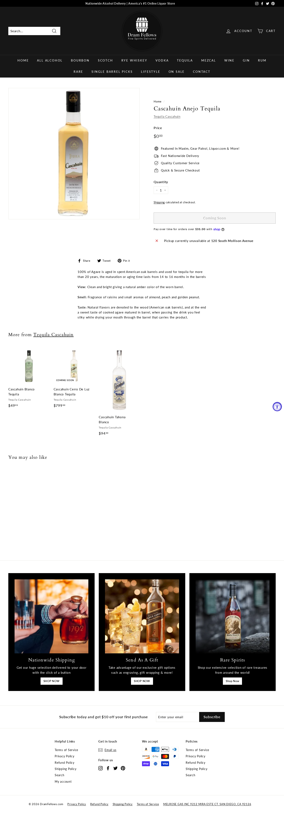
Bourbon (80, 60)
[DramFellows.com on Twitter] (115, 768)
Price (158, 128)
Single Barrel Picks (112, 71)
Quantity (161, 182)
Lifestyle (150, 71)
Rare (78, 71)
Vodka (162, 60)
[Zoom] (74, 153)
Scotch (105, 60)
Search (59, 775)
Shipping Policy (65, 769)
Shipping (159, 202)
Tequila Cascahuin (167, 116)
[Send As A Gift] (142, 616)
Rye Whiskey (134, 60)
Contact (201, 71)
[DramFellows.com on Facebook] (108, 768)
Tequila (185, 60)
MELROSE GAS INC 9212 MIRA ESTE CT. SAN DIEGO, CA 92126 (207, 804)
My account (63, 781)
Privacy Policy (64, 756)
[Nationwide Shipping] (51, 616)
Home (23, 60)
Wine (229, 60)
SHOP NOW (51, 681)
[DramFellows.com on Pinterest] (123, 768)
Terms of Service (66, 750)
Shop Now (232, 681)
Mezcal (208, 60)
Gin (246, 60)
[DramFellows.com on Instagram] (100, 768)
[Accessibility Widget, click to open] (277, 406)
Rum (262, 60)
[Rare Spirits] (232, 616)
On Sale (177, 71)
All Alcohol (50, 60)
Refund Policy (64, 762)
